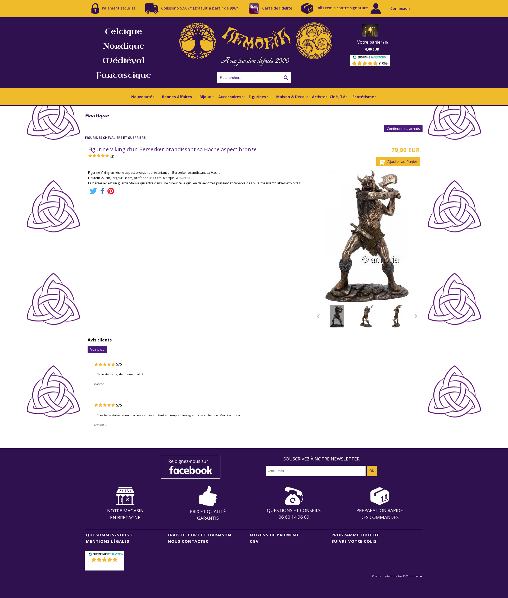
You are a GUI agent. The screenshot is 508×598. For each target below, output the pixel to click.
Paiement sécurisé (118, 7)
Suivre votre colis (354, 541)
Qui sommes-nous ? (109, 534)
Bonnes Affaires (177, 96)
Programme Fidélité (355, 534)
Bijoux (205, 96)
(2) (112, 156)
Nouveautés (143, 96)
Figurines (257, 96)
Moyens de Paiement (274, 534)
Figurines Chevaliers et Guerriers (115, 137)
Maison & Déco (290, 96)
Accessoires (229, 96)
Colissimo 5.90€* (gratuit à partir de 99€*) (200, 7)
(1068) (383, 63)
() (105, 566)
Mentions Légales (107, 541)
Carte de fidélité (277, 7)
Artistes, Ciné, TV (328, 96)
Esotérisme (363, 96)
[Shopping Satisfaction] (370, 58)
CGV (254, 541)
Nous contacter (188, 541)
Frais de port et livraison (199, 534)
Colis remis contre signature (341, 7)
